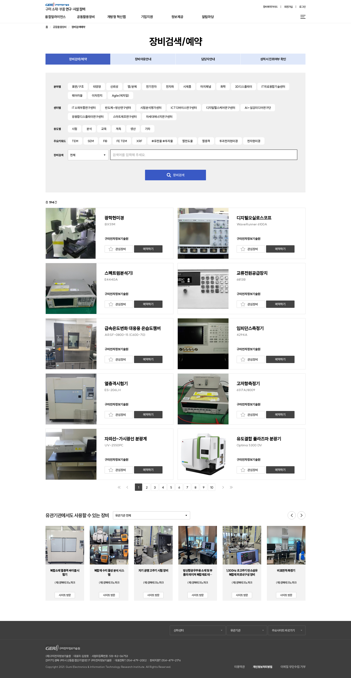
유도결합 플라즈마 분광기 (259, 438)
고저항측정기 (248, 383)
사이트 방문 (65, 595)
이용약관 (239, 666)
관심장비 (120, 249)
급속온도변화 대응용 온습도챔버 (133, 328)
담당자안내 (208, 59)
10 (211, 487)
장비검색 (178, 175)
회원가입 (288, 6)
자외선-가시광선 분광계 (126, 438)
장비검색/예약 (78, 59)
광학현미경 (114, 218)
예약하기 (148, 249)
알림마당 (208, 17)
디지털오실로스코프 (254, 218)
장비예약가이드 (270, 6)
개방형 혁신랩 (116, 17)
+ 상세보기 (65, 548)
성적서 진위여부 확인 (273, 59)
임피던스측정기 (250, 328)
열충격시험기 (116, 383)
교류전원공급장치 (252, 273)
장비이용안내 (143, 59)
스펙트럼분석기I (119, 273)
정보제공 (177, 17)
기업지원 (147, 17)
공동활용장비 (86, 17)
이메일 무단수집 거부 (293, 666)
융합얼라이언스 (55, 17)
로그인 (302, 6)
